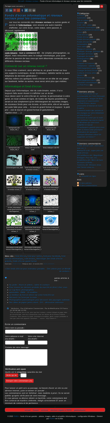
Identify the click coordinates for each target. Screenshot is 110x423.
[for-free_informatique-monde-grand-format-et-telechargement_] (14, 200)
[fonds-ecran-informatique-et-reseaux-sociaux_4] (32, 180)
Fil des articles (85, 183)
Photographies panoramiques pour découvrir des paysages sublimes (39, 300)
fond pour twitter (35, 256)
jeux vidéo (81, 47)
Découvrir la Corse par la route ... (24, 297)
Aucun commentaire (49, 263)
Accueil (21, 1)
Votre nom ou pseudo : (15, 328)
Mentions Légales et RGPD (61, 410)
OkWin (16, 416)
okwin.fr (80, 75)
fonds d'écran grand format (25, 261)
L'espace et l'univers (85, 63)
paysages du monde (85, 56)
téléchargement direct (86, 80)
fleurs (79, 32)
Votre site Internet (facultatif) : (36, 337)
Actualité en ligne (88, 176)
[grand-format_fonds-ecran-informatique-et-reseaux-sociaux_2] (51, 200)
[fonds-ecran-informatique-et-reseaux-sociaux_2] (51, 160)
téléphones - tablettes (86, 66)
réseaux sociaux (32, 1)
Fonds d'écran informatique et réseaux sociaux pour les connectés (34, 17)
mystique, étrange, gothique (88, 51)
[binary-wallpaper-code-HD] (51, 140)
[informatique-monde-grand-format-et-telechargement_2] (14, 240)
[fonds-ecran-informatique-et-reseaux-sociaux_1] (32, 160)
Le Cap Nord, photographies (21, 290)
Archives (44, 410)
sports (80, 61)
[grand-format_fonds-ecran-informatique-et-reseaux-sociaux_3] (14, 220)
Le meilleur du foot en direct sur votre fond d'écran (31, 295)
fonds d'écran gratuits (86, 39)
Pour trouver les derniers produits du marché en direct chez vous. (38, 287)
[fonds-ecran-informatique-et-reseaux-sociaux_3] (14, 180)
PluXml (52, 418)
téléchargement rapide (87, 68)
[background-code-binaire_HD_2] (32, 120)
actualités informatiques (87, 83)
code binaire (29, 259)
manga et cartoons (85, 49)
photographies (83, 59)
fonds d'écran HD (84, 42)
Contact (36, 410)
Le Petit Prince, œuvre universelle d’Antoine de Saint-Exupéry (90, 106)
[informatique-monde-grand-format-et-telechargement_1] (51, 220)
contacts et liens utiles (86, 73)
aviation (80, 23)
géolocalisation (79, 410)
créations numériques (86, 28)
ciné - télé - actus (84, 25)
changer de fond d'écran (87, 71)
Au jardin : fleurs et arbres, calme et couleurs (29, 285)
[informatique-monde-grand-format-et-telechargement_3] (32, 240)
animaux (80, 16)
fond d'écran (20, 256)
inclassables (82, 44)
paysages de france (85, 54)
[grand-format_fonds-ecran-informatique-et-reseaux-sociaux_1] (32, 200)
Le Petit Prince (83, 85)
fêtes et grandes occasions (88, 30)
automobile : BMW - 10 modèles (23, 292)
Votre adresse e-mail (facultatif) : (14, 337)
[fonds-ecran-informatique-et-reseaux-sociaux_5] (51, 180)
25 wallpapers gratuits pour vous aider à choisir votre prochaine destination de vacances (90, 130)
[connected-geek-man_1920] (14, 160)
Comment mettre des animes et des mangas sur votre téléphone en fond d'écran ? (90, 113)
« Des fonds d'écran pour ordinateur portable (25, 269)
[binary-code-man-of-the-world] (32, 140)
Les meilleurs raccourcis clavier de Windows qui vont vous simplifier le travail (90, 122)
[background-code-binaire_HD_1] (14, 120)
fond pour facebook (51, 256)
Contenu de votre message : (17, 347)
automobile (82, 18)
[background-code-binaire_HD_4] (14, 140)
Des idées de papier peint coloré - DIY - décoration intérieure (36, 302)
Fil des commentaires (88, 186)
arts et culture (83, 20)
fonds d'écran (83, 37)
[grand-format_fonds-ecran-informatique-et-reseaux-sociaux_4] (32, 220)
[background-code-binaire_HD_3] (51, 120)
